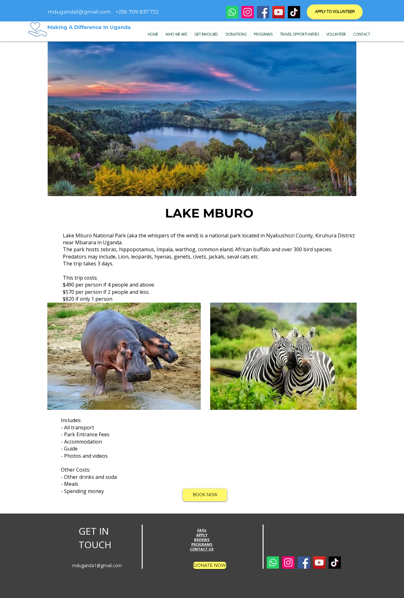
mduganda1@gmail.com (79, 12)
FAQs (201, 530)
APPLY (201, 534)
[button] (176, 34)
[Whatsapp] (232, 12)
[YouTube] (278, 12)
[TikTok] (294, 12)
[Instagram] (247, 12)
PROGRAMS (201, 544)
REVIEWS (202, 539)
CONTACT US (202, 549)
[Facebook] (263, 12)
